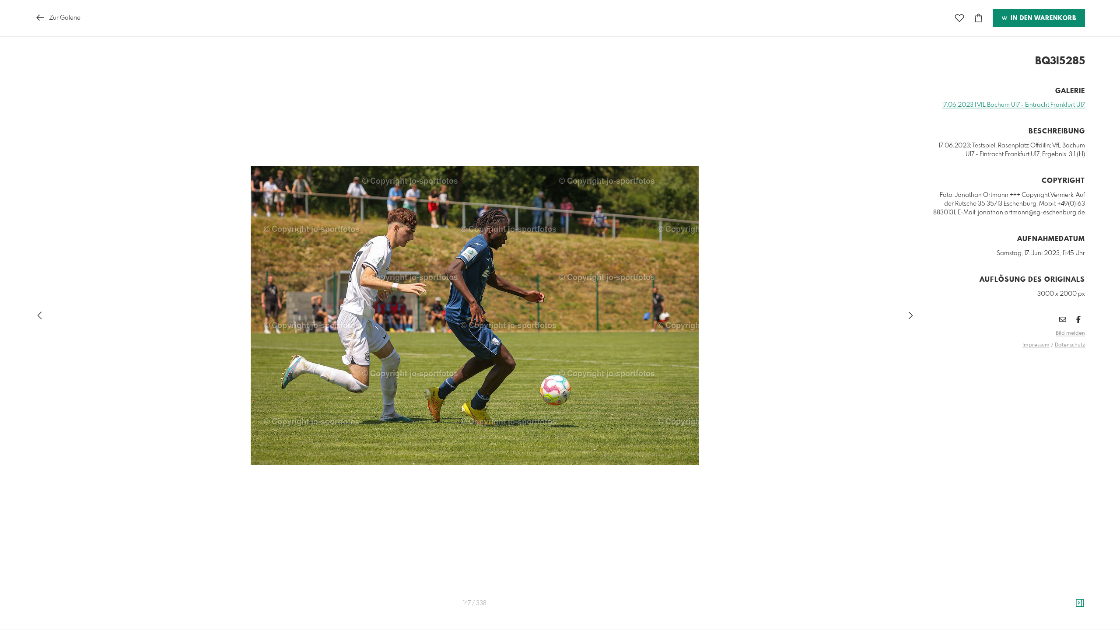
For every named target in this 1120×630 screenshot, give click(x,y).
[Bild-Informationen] (1079, 603)
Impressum (1036, 345)
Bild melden (1070, 333)
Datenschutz (1070, 345)
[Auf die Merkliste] (959, 18)
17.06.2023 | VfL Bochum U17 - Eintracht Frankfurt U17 (1013, 105)
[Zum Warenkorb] (978, 18)
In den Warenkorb (1042, 18)
